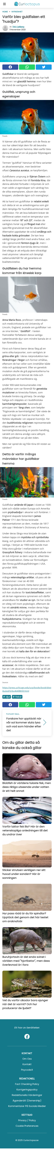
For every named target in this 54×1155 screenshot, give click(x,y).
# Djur (6, 696)
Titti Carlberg (18, 26)
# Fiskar (17, 696)
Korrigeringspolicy (27, 1089)
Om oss (27, 1058)
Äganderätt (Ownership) (27, 1100)
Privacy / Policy (27, 1120)
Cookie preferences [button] (27, 1125)
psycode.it (27, 1069)
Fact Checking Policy (27, 1084)
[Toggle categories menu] (4, 4)
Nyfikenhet (17, 11)
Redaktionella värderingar (27, 1095)
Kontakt (27, 1064)
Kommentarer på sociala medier (27, 1106)
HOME (5, 11)
